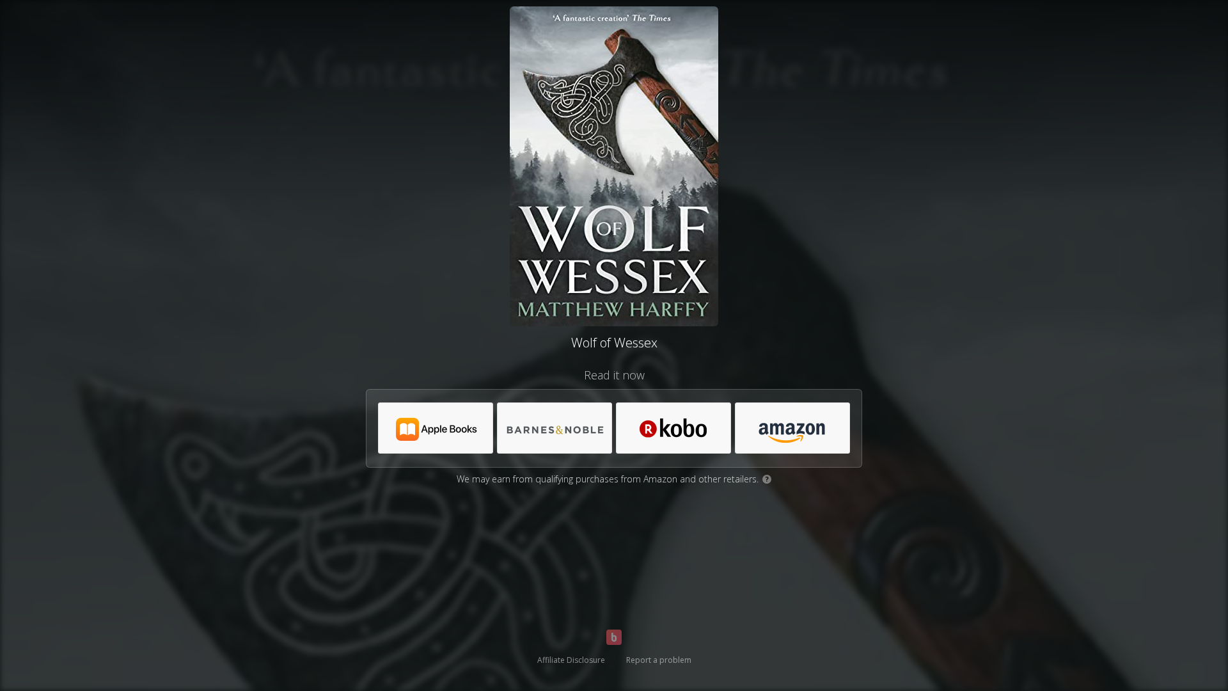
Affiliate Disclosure (571, 660)
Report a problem (658, 660)
